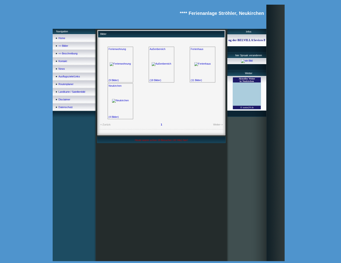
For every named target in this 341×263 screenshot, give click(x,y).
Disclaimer (64, 99)
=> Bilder (63, 45)
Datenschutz (65, 107)
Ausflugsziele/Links (69, 76)
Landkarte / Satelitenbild (71, 91)
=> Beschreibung (67, 53)
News (61, 68)
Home (61, 38)
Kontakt (62, 61)
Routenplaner (66, 84)
